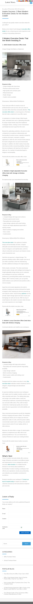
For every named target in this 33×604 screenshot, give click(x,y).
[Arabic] (30, 1)
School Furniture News (10, 560)
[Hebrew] (17, 1)
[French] (28, 1)
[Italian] (25, 1)
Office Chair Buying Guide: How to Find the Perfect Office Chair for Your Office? (15, 578)
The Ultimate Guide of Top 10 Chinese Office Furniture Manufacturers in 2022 (16, 593)
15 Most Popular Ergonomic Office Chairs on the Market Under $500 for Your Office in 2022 (17, 588)
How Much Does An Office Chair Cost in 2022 (16, 573)
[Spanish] (19, 1)
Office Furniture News (10, 556)
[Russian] (21, 1)
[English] (32, 1)
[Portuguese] (23, 1)
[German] (26, 1)
